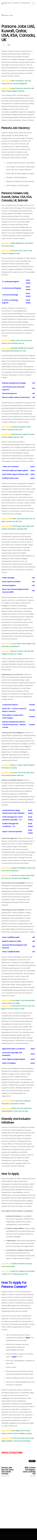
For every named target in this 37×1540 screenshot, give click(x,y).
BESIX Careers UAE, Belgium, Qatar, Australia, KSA (29, 1472)
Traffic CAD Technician (10, 466)
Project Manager (8, 578)
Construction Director (10, 705)
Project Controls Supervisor (12, 831)
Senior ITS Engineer (9, 1063)
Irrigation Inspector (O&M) (11, 941)
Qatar (32, 466)
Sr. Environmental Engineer (11, 288)
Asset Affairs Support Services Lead (15, 474)
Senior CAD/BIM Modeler (11, 937)
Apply (28, 1338)
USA (33, 578)
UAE (33, 383)
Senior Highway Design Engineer (13, 1059)
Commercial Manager (10, 295)
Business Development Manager (14, 383)
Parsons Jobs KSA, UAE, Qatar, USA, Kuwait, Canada (7, 1472)
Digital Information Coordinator (13, 1049)
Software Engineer (9, 585)
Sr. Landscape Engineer (10, 281)
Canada (32, 705)
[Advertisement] (18, 1504)
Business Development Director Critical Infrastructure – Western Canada (14, 724)
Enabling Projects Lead (10, 478)
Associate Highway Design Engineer (15, 470)
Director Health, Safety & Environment (16, 397)
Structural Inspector (9, 393)
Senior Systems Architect (11, 581)
